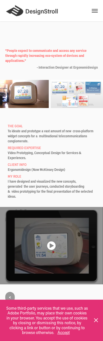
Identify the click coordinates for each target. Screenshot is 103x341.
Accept (64, 332)
